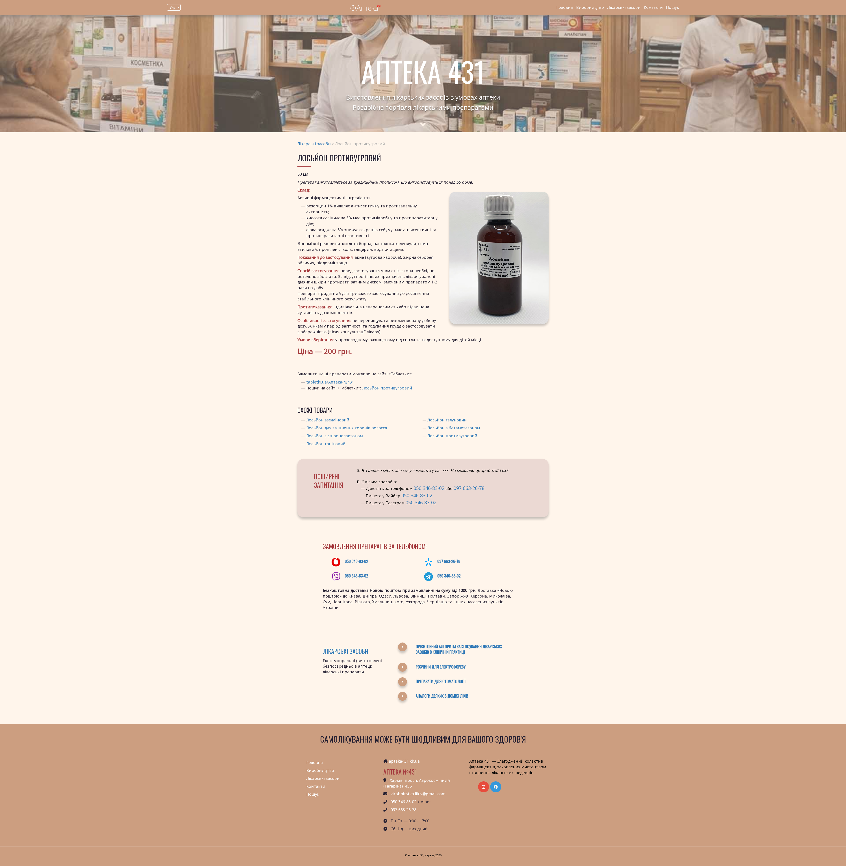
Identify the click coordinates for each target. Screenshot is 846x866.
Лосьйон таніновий (325, 443)
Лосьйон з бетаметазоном (453, 427)
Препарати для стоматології (441, 681)
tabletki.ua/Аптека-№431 (330, 382)
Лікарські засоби (623, 7)
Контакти (653, 7)
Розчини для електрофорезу (441, 667)
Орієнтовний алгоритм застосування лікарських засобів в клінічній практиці (459, 649)
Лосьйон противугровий (387, 388)
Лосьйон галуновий (447, 420)
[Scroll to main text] (423, 120)
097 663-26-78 (469, 488)
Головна (564, 7)
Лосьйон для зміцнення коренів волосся (346, 427)
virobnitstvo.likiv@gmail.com (418, 793)
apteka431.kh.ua (404, 761)
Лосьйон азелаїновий (327, 420)
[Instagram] (483, 787)
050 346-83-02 (429, 488)
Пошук (672, 7)
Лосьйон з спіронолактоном (334, 435)
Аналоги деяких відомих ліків (442, 696)
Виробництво (590, 7)
